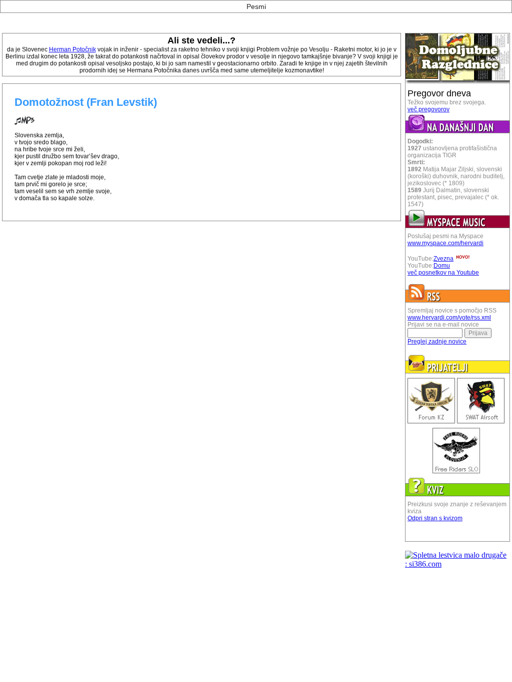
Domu (442, 265)
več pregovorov (429, 109)
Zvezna (444, 258)
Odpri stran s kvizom (435, 518)
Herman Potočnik (72, 49)
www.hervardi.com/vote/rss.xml (449, 317)
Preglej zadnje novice (437, 341)
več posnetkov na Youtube (443, 272)
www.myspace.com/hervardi (446, 243)
